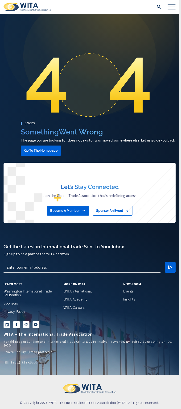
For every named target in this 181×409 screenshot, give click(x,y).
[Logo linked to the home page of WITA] (27, 7)
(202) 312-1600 (24, 363)
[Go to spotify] (39, 325)
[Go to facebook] (18, 325)
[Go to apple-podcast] (28, 325)
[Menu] (172, 7)
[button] (159, 7)
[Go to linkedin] (7, 325)
